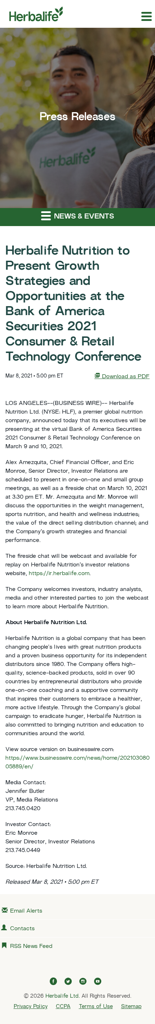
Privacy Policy (31, 1006)
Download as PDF (125, 377)
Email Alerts (26, 911)
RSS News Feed (31, 946)
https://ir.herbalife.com (59, 574)
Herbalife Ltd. (62, 996)
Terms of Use (96, 1006)
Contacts (22, 929)
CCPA (63, 1006)
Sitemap (131, 1006)
